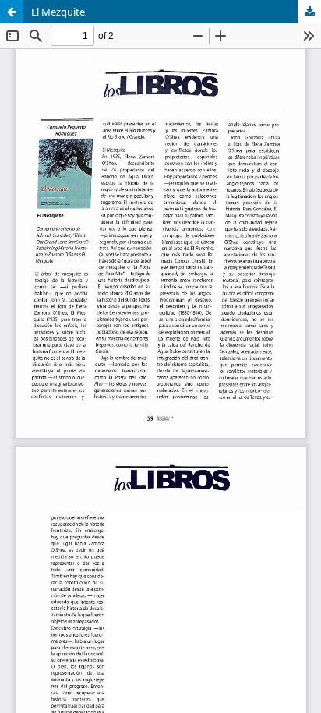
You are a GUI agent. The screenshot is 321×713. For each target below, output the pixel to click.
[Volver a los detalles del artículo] (11, 11)
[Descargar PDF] (309, 11)
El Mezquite (58, 12)
